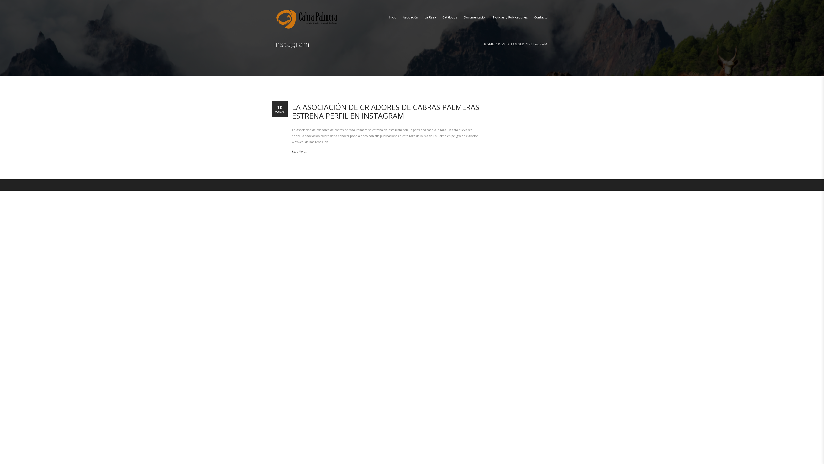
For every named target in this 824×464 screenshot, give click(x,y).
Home (489, 44)
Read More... (299, 151)
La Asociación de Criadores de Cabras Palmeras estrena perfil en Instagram (385, 111)
